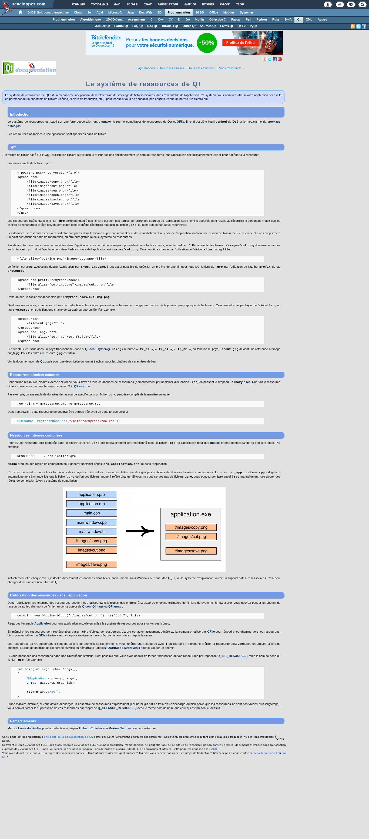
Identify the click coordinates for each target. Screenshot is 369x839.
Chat (147, 4)
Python (262, 19)
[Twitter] (269, 59)
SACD (213, 748)
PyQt (253, 26)
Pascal (235, 19)
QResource (82, 386)
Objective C (217, 19)
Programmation (179, 12)
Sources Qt (208, 26)
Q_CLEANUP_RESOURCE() (117, 708)
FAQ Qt (137, 26)
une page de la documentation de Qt (68, 736)
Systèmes (247, 12)
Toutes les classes (172, 68)
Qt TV (241, 26)
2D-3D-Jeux (114, 19)
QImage (97, 606)
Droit (225, 4)
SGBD (199, 12)
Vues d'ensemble (230, 68)
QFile (180, 121)
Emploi (190, 4)
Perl (248, 19)
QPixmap (114, 606)
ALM (99, 12)
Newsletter (168, 4)
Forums (78, 4)
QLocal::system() (97, 349)
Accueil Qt (102, 26)
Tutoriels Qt (170, 26)
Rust (275, 19)
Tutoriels (99, 4)
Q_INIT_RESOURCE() (232, 655)
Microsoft (115, 12)
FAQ (117, 4)
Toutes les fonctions (202, 68)
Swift (288, 19)
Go (188, 19)
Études (208, 4)
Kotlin (199, 19)
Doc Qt (152, 26)
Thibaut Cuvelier (90, 728)
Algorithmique (90, 19)
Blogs (132, 4)
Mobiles (228, 12)
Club (240, 4)
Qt (299, 19)
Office (213, 12)
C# (171, 19)
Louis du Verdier (29, 728)
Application (42, 623)
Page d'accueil (145, 68)
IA (89, 12)
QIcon (86, 606)
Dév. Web (145, 12)
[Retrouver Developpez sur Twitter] (358, 26)
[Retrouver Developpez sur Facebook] (364, 26)
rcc (118, 121)
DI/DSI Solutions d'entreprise (48, 12)
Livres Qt (226, 26)
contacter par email (265, 752)
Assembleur (136, 19)
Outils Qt (189, 26)
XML (309, 19)
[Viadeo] (264, 59)
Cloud (78, 12)
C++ (160, 19)
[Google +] (280, 59)
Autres (322, 19)
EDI (159, 12)
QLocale (46, 361)
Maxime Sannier (120, 728)
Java (130, 12)
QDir (42, 635)
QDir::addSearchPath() (124, 647)
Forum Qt (121, 26)
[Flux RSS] (353, 26)
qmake (106, 121)
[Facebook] (275, 59)
